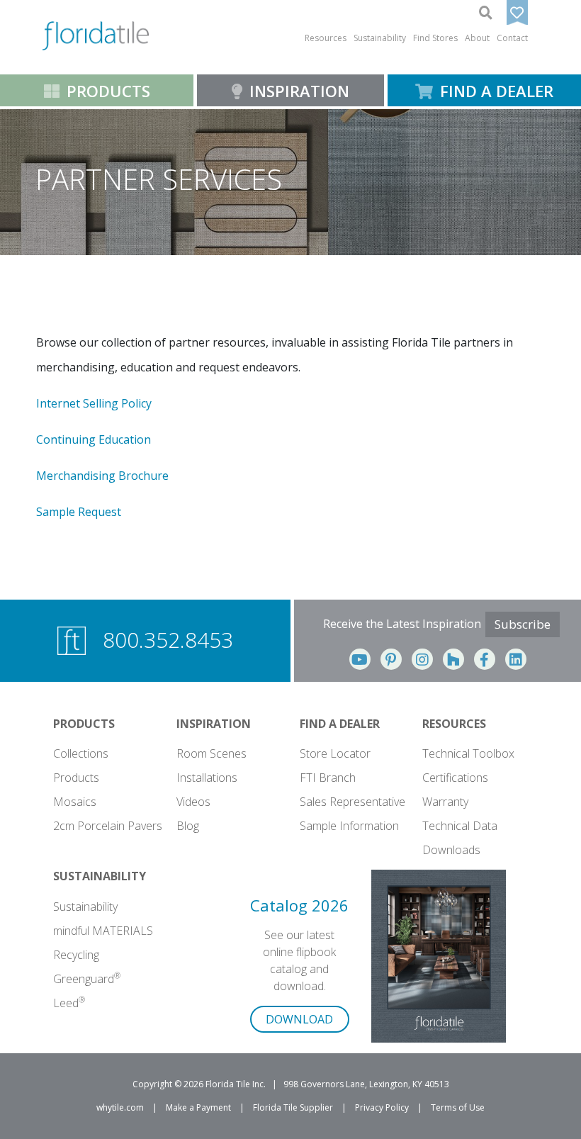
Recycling (76, 955)
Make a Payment (198, 1107)
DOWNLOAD (299, 1019)
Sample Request (78, 512)
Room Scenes (211, 753)
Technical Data (459, 826)
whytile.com (120, 1107)
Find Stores (435, 38)
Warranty (445, 801)
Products (76, 777)
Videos (193, 801)
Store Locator (335, 753)
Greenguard (86, 979)
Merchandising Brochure (102, 475)
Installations (206, 777)
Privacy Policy (382, 1107)
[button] (325, 38)
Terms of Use (458, 1107)
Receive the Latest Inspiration (402, 624)
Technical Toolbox (468, 753)
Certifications (455, 777)
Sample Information (349, 826)
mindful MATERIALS (103, 930)
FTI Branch (328, 777)
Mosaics (74, 801)
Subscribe (523, 624)
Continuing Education (93, 439)
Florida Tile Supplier (293, 1107)
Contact (512, 38)
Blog (187, 826)
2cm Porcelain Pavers (107, 826)
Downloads (451, 850)
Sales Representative (352, 801)
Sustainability (85, 906)
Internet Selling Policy (94, 403)
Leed (69, 1003)
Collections (80, 753)
